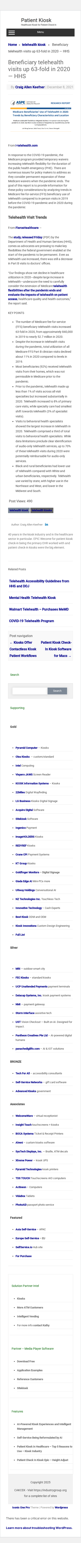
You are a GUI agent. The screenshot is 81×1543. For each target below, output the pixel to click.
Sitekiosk (22, 1388)
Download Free (26, 1361)
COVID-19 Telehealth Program (31, 621)
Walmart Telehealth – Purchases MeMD (39, 609)
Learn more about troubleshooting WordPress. (39, 1528)
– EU (30, 1238)
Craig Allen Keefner (30, 87)
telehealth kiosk (33, 45)
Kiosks (21, 1298)
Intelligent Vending (28, 1316)
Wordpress (61, 1507)
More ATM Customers (30, 1307)
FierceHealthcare (27, 227)
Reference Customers (30, 1379)
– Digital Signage (38, 872)
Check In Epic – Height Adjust (42, 1460)
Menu (40, 32)
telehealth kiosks (42, 510)
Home (12, 45)
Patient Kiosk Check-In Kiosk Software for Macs (56, 649)
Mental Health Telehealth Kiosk (32, 598)
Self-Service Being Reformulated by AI (39, 1437)
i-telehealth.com (27, 145)
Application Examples (30, 1370)
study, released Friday (28, 237)
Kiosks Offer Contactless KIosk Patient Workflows (23, 649)
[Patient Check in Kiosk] (40, 27)
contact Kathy (41, 1325)
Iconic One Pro (21, 1507)
